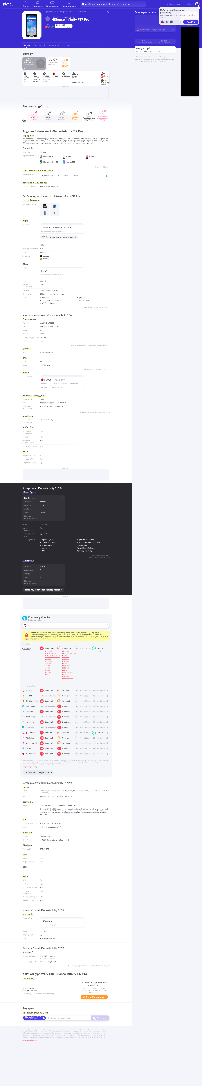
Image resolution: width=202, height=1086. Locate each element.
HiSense (82, 12)
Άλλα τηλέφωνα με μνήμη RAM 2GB (96, 369)
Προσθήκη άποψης (96, 997)
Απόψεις (54, 45)
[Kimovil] (9, 4)
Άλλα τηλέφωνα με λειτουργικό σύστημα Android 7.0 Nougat (88, 966)
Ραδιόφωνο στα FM (29, 887)
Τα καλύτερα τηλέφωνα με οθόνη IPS (95, 307)
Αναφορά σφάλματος (29, 1040)
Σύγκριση (66, 45)
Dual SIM (43, 806)
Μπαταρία (27, 914)
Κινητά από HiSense (101, 167)
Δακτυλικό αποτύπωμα (27, 432)
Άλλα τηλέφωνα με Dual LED (98, 557)
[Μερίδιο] (107, 11)
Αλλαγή (191, 22)
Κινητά (26, 6)
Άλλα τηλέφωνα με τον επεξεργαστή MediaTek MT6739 (89, 345)
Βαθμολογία (27, 376)
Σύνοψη (26, 45)
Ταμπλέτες (37, 6)
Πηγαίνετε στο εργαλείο (37, 772)
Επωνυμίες (73, 12)
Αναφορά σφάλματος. (29, 767)
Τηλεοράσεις (52, 6)
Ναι (41, 406)
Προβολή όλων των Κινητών (56, 12)
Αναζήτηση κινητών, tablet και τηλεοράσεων (107, 4)
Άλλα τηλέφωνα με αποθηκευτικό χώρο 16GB (93, 412)
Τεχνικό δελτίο (39, 45)
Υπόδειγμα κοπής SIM (70, 812)
